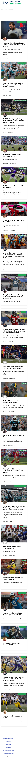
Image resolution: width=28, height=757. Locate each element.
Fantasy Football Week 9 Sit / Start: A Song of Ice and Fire (13, 578)
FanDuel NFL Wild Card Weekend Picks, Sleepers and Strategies (13, 367)
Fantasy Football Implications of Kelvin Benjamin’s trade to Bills (12, 613)
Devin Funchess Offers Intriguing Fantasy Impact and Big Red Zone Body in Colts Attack (13, 85)
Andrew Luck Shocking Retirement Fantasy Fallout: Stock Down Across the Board (14, 44)
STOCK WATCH (21, 12)
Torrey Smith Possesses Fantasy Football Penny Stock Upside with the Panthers (13, 296)
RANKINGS (10, 9)
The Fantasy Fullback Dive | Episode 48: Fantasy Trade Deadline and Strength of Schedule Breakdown (14, 507)
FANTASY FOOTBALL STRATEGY (8, 12)
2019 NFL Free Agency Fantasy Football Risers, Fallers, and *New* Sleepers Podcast (13, 120)
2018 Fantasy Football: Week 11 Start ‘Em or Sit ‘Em (12, 155)
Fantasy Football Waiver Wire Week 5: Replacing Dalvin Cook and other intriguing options (13, 678)
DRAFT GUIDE (4, 9)
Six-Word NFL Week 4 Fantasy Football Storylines (12, 750)
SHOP (7, 15)
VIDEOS (2, 15)
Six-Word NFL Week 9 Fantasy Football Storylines (12, 547)
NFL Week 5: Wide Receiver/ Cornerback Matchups (11, 644)
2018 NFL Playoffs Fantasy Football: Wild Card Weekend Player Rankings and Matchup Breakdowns (14, 331)
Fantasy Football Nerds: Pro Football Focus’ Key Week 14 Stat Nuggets (13, 470)
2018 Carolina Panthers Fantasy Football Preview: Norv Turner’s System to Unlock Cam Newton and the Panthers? (13, 255)
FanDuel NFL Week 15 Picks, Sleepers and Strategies (11, 401)
